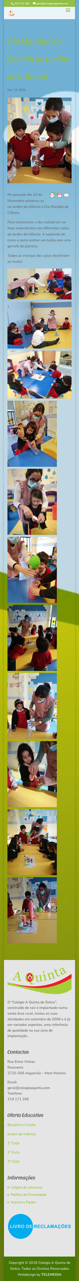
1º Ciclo (13, 1143)
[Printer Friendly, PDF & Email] (59, 195)
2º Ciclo (13, 1152)
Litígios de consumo (26, 1187)
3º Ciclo (13, 1161)
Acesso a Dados (23, 1202)
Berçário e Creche (21, 1124)
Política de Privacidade (29, 1194)
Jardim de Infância (21, 1134)
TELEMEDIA (51, 1274)
